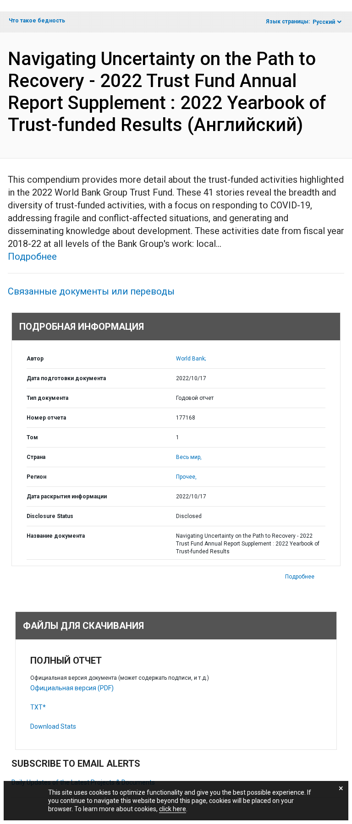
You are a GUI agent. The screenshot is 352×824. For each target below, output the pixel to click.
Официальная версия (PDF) (72, 688)
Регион (36, 477)
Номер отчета (46, 418)
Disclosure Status (50, 516)
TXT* (38, 707)
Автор (35, 358)
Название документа (56, 536)
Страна (36, 457)
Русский (324, 22)
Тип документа (47, 398)
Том (32, 437)
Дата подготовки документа (66, 378)
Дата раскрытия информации (67, 496)
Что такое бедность (37, 20)
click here (172, 809)
